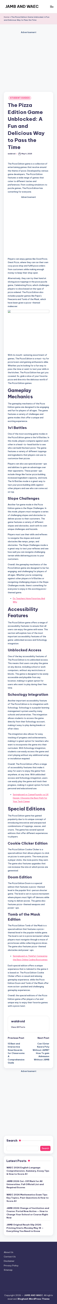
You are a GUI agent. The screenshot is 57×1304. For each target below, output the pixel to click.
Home (6, 17)
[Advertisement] (28, 62)
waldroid (18, 1021)
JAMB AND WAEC (22, 6)
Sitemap (8, 1269)
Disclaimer (9, 1261)
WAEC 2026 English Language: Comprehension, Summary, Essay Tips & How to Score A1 (27, 1170)
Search (11, 1140)
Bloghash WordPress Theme (34, 1298)
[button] (18, 1027)
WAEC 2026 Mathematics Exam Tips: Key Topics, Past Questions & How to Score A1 (27, 1197)
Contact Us (10, 1256)
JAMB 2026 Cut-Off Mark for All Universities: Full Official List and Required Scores (25, 1184)
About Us (8, 1252)
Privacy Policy (11, 1265)
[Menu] (51, 6)
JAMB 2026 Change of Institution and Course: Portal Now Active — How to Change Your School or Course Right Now (27, 1213)
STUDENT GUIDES (19, 98)
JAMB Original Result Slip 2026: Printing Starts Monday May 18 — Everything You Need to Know (25, 1227)
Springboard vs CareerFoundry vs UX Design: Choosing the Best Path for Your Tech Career (30, 798)
